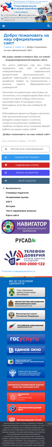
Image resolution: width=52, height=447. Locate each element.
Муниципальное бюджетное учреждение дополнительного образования (30, 2)
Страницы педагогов (17, 192)
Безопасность (13, 188)
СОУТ (9, 201)
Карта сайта (12, 215)
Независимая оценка (17, 197)
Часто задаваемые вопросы (21, 210)
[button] (3, 26)
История (10, 206)
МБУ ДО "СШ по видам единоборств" (21, 282)
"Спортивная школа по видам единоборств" (27, 7)
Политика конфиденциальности (18, 271)
